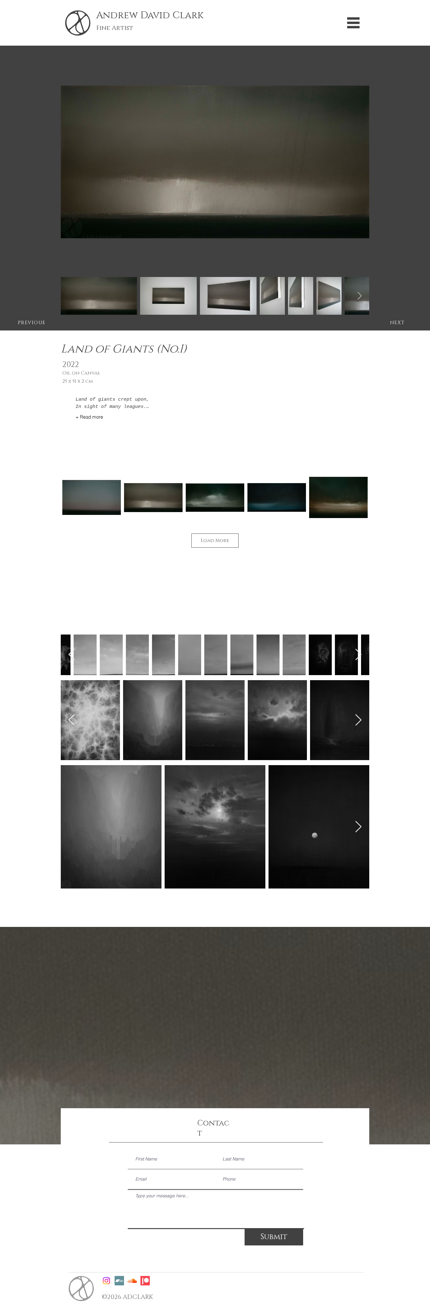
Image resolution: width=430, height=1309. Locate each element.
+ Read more (89, 417)
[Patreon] (145, 1280)
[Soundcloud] (132, 1280)
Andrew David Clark (149, 15)
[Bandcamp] (119, 1280)
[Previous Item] (71, 655)
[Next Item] (359, 296)
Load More (215, 540)
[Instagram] (106, 1280)
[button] (353, 22)
